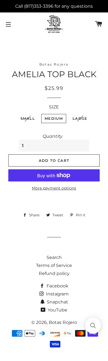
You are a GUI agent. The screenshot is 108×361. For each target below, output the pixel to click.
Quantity (53, 136)
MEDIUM (54, 118)
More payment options (54, 188)
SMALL (27, 118)
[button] (93, 326)
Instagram (57, 294)
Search (54, 257)
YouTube (57, 310)
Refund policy (54, 273)
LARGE (80, 118)
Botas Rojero (63, 322)
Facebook (56, 286)
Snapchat (57, 302)
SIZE (54, 107)
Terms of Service (54, 265)
